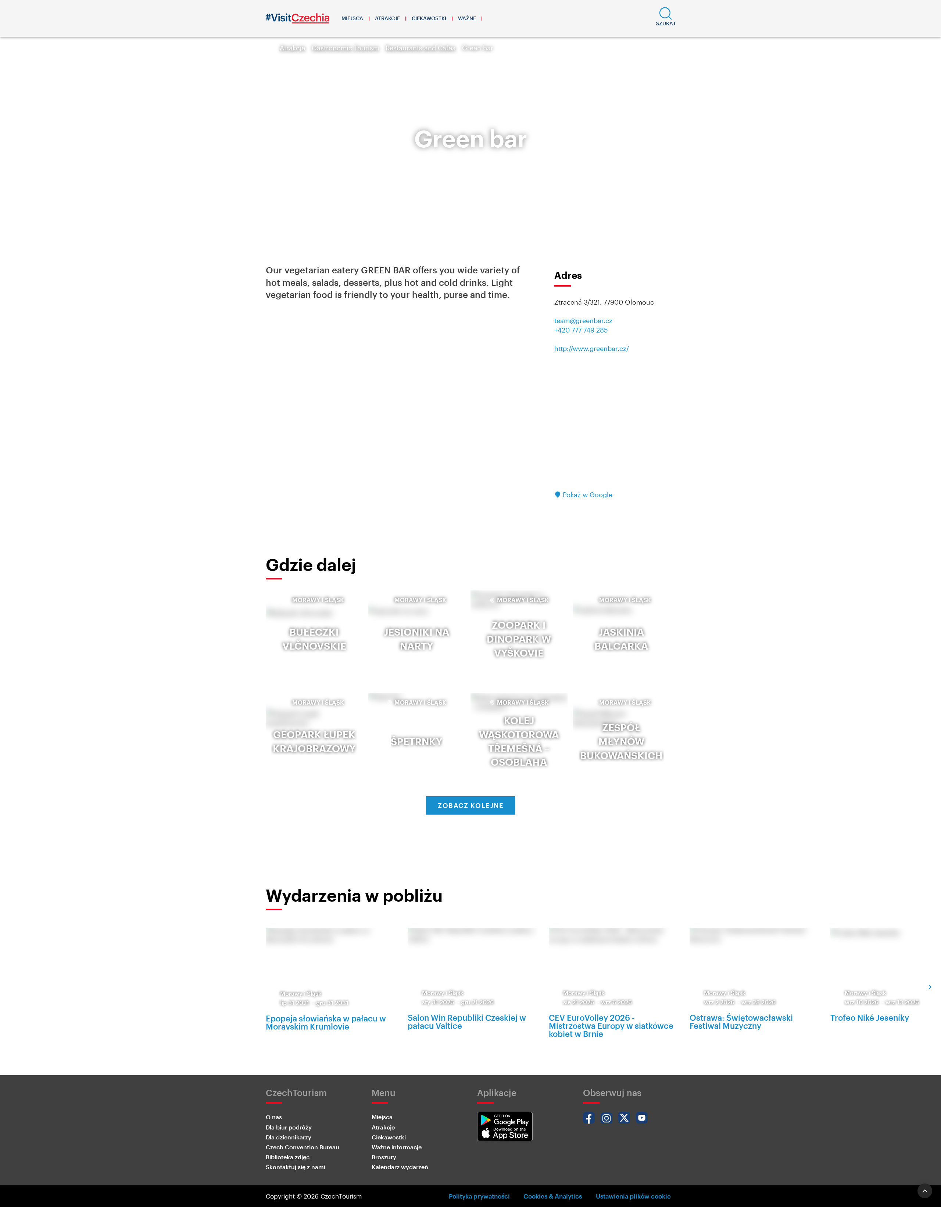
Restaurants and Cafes (420, 48)
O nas (274, 1116)
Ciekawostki (429, 18)
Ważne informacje (397, 1146)
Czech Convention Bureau (302, 1146)
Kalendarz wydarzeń (400, 1166)
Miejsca (352, 18)
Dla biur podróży (289, 1127)
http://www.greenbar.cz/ (591, 348)
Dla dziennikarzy (288, 1137)
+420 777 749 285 (581, 330)
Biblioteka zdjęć (288, 1156)
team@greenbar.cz (583, 320)
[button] (665, 18)
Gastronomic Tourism (345, 48)
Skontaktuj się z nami (295, 1166)
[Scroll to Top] (924, 1190)
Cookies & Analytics (552, 1196)
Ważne (467, 18)
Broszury (384, 1156)
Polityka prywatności (479, 1196)
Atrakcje (387, 18)
